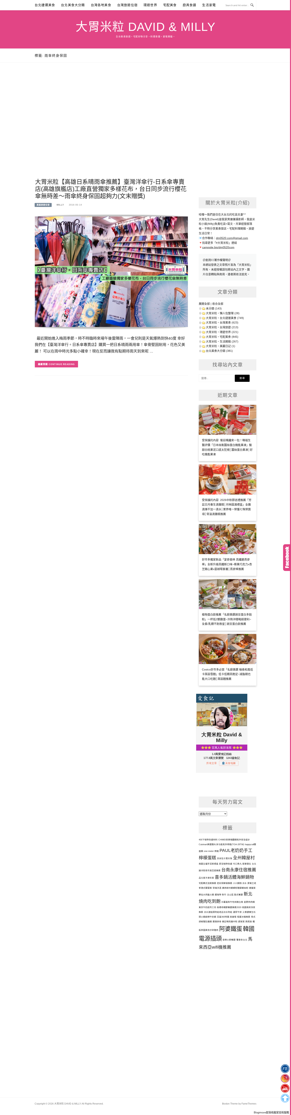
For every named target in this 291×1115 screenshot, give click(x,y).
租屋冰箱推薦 (243, 917)
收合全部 (217, 303)
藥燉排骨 (217, 921)
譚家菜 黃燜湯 (245, 921)
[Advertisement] (111, 125)
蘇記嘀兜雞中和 (229, 921)
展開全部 (204, 303)
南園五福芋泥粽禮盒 (208, 864)
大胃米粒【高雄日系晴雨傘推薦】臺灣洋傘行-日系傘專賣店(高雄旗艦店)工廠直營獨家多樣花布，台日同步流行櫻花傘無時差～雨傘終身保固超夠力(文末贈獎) (110, 188)
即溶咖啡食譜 (225, 864)
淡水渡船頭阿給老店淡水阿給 (218, 912)
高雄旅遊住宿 (43, 205)
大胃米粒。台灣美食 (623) (222, 322)
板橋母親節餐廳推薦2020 (229, 907)
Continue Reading (62, 364)
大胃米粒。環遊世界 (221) (222, 332)
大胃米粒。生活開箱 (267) (222, 341)
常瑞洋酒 (217, 888)
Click (287, 557)
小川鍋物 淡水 (240, 883)
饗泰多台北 (241, 940)
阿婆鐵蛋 (230, 928)
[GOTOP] (285, 1098)
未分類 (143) (214, 308)
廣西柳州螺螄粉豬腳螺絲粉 (235, 888)
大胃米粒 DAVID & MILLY (145, 26)
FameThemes (249, 1103)
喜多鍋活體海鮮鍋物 (234, 877)
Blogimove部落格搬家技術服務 (271, 1112)
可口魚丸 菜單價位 (242, 864)
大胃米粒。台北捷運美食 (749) (225, 318)
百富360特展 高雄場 (226, 917)
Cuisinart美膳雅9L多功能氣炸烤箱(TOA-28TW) (221, 844)
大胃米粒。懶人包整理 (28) (223, 313)
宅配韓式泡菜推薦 (207, 883)
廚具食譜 (189, 5)
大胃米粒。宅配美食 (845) (222, 336)
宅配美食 (170, 5)
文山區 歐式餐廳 (235, 894)
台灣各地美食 (101, 5)
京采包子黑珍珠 (224, 858)
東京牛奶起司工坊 (207, 907)
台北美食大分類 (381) (219, 350)
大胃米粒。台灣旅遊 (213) (222, 327)
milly (60, 205)
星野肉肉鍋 (249, 902)
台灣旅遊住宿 (127, 5)
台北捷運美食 (45, 5)
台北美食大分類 (73, 5)
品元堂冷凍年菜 (206, 878)
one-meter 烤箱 (211, 851)
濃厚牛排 (237, 912)
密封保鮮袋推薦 (224, 883)
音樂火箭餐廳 (229, 940)
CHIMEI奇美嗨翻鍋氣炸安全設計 (234, 839)
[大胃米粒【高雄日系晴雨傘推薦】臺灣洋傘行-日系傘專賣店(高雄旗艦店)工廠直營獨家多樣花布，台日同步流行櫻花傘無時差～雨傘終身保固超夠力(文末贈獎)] (111, 271)
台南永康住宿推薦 (238, 869)
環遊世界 (150, 5)
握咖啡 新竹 (220, 894)
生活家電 (209, 5)
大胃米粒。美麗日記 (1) (220, 346)
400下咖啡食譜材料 (208, 839)
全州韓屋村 (244, 857)
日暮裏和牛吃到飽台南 (232, 902)
